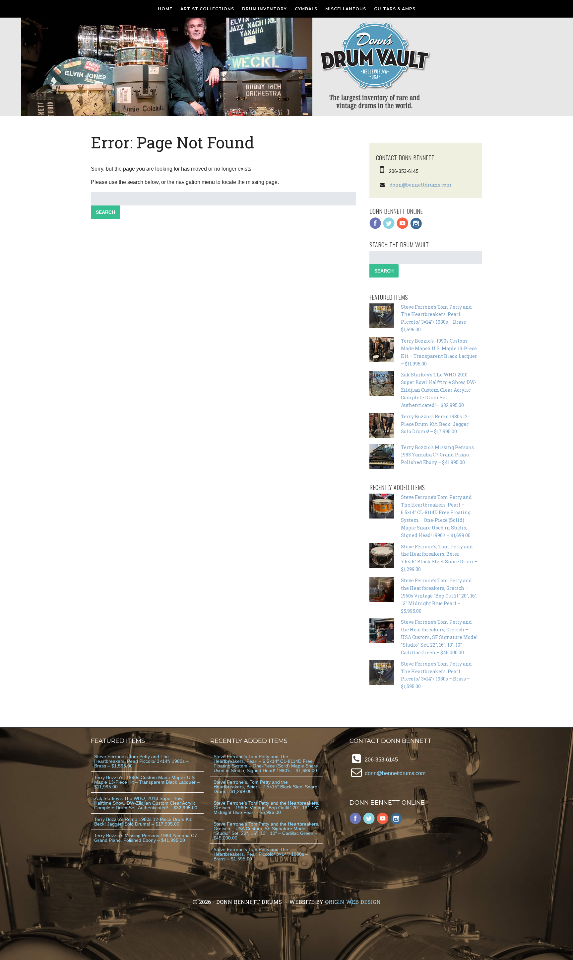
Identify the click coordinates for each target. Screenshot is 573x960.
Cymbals (306, 8)
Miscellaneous (345, 8)
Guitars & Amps (394, 8)
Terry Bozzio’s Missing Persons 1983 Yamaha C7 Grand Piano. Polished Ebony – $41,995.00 (437, 455)
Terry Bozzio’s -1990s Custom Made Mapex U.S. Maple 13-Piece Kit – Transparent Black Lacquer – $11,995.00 (147, 782)
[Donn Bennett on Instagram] (416, 227)
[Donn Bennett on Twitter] (389, 227)
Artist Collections (207, 8)
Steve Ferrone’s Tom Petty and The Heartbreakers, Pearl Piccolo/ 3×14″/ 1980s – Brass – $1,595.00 (141, 761)
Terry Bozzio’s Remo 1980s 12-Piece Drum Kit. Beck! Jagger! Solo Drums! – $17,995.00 (435, 424)
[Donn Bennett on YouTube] (403, 227)
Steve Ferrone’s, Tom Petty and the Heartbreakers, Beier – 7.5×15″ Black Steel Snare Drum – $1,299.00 (265, 786)
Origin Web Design (353, 901)
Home (165, 8)
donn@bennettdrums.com (421, 185)
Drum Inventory (264, 8)
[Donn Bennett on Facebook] (375, 227)
